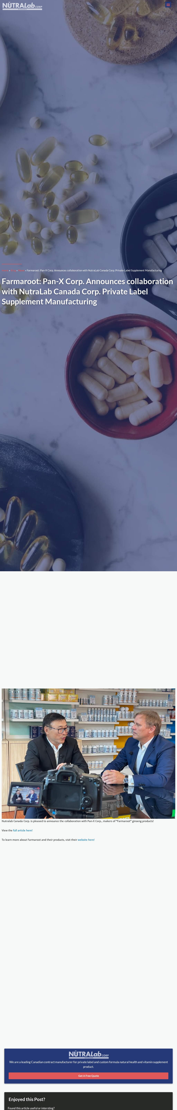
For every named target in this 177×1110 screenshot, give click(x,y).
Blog (13, 270)
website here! (86, 839)
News (21, 270)
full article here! (22, 830)
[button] (168, 4)
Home (5, 270)
